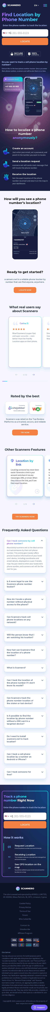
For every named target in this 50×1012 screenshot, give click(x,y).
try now (25, 432)
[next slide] (33, 374)
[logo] (11, 5)
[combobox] (6, 32)
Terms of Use (25, 911)
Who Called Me (25, 919)
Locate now (25, 290)
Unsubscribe (25, 929)
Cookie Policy (25, 903)
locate (25, 41)
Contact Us (25, 925)
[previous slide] (16, 374)
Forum (25, 915)
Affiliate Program (25, 933)
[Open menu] (44, 5)
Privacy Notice (25, 907)
